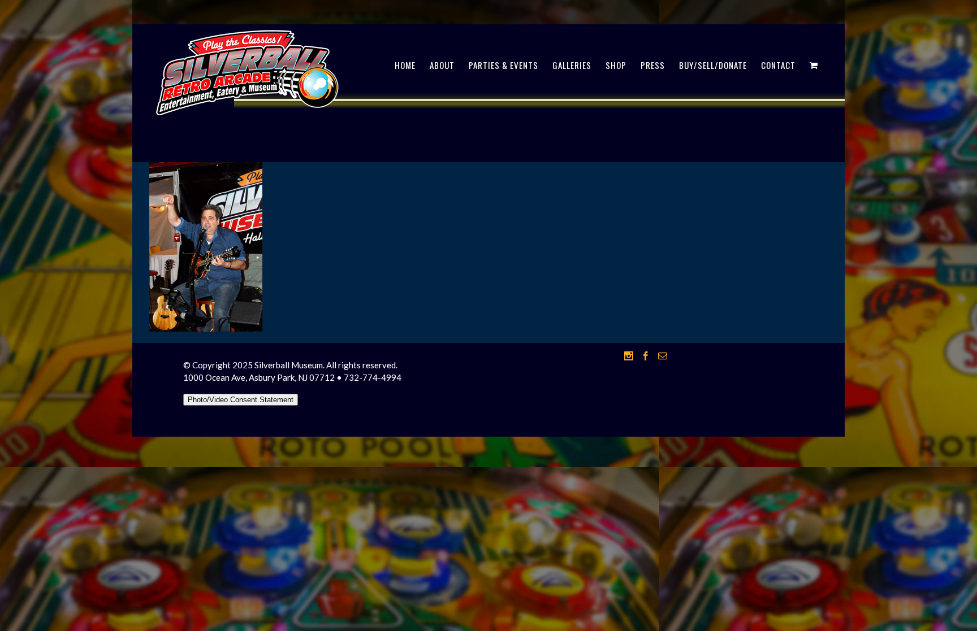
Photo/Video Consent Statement (240, 399)
